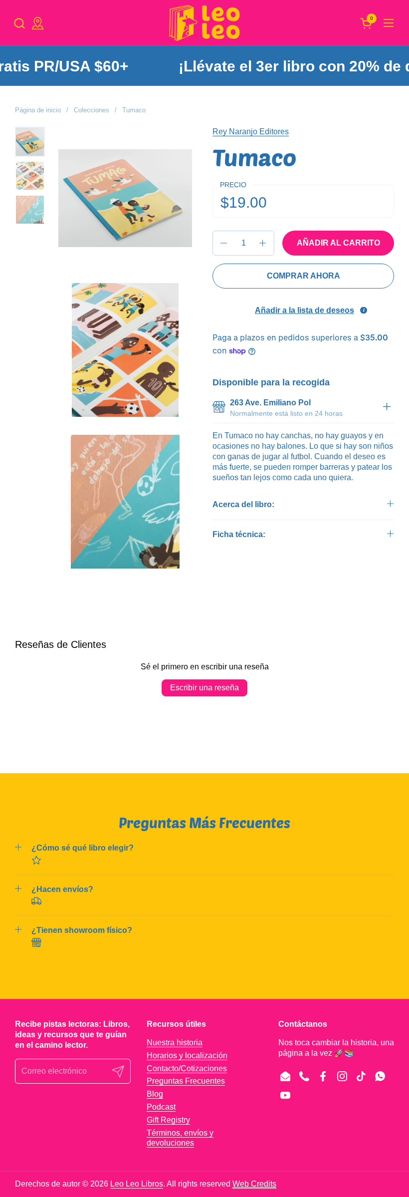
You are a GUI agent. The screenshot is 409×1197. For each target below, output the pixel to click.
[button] (19, 23)
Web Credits (254, 1184)
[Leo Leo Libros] (204, 23)
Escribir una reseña (204, 687)
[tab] (386, 408)
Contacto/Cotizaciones (187, 1068)
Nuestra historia (175, 1042)
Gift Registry (168, 1120)
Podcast (161, 1107)
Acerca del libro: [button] (243, 504)
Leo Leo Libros (136, 1184)
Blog (155, 1094)
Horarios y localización (187, 1055)
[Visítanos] (37, 23)
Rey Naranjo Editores (250, 131)
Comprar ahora (303, 276)
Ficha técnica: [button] (238, 534)
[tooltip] (363, 309)
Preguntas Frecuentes (186, 1081)
